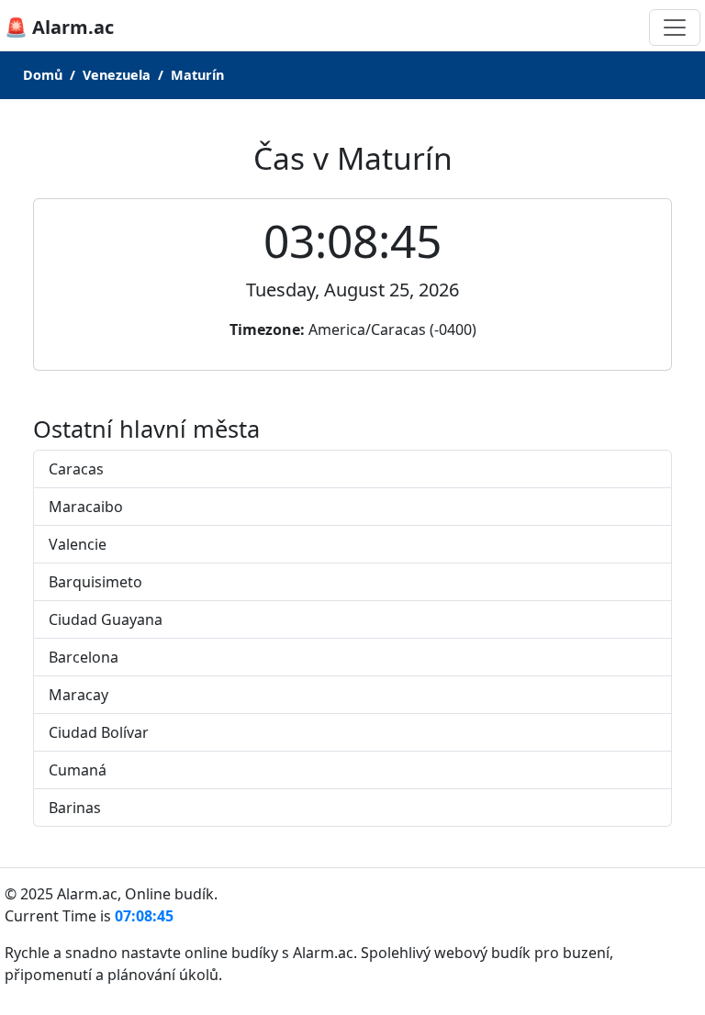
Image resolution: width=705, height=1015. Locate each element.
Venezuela (117, 75)
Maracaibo (86, 506)
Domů (42, 75)
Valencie (77, 544)
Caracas (76, 469)
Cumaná (77, 770)
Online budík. (171, 894)
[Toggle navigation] (674, 27)
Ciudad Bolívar (99, 732)
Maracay (78, 695)
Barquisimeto (95, 582)
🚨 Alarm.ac (59, 27)
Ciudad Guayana (105, 619)
